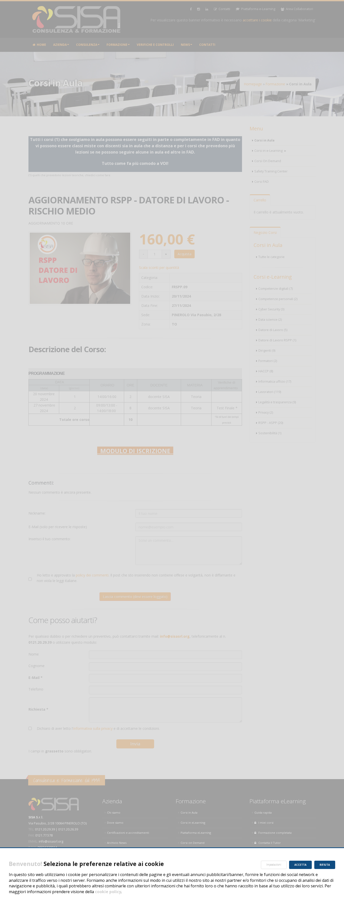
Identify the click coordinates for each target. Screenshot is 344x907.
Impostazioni (273, 864)
